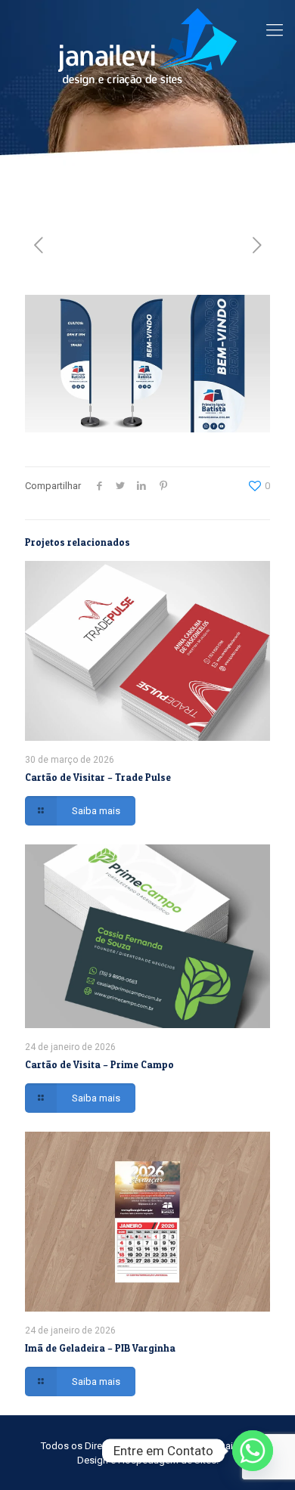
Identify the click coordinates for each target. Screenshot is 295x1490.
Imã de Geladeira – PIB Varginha (100, 1348)
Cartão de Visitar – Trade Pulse (98, 777)
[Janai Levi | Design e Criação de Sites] (147, 46)
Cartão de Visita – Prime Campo (99, 1064)
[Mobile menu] (274, 30)
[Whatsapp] (252, 1450)
